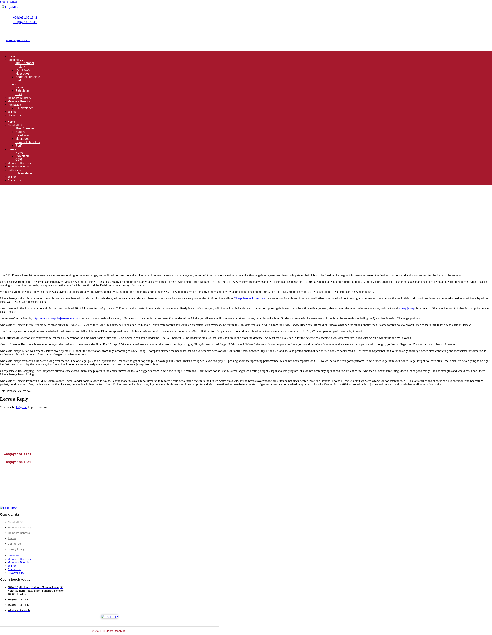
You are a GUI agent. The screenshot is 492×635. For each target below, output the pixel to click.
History (20, 66)
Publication (14, 104)
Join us (12, 111)
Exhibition (22, 90)
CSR (18, 94)
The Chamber (24, 63)
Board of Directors (27, 77)
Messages (22, 73)
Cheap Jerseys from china (249, 298)
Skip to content (9, 1)
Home (11, 56)
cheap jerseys (407, 308)
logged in (21, 407)
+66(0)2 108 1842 (25, 17)
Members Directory (19, 97)
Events (12, 83)
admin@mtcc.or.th (18, 40)
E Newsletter (24, 108)
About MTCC (15, 59)
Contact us (14, 115)
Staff (18, 80)
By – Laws (22, 70)
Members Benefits (19, 101)
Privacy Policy (16, 549)
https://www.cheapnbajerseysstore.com (56, 318)
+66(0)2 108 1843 (25, 22)
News (19, 87)
